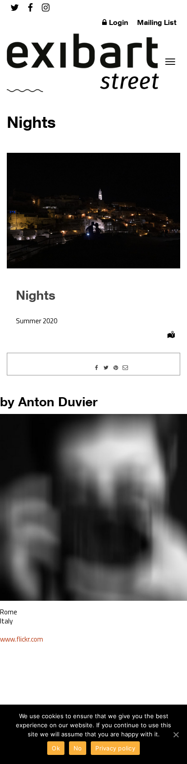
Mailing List (157, 22)
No (78, 748)
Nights (35, 294)
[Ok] (175, 734)
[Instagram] (45, 7)
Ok (56, 748)
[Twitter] (14, 7)
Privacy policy (115, 748)
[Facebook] (30, 7)
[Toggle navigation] (170, 61)
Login (118, 22)
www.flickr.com (21, 639)
